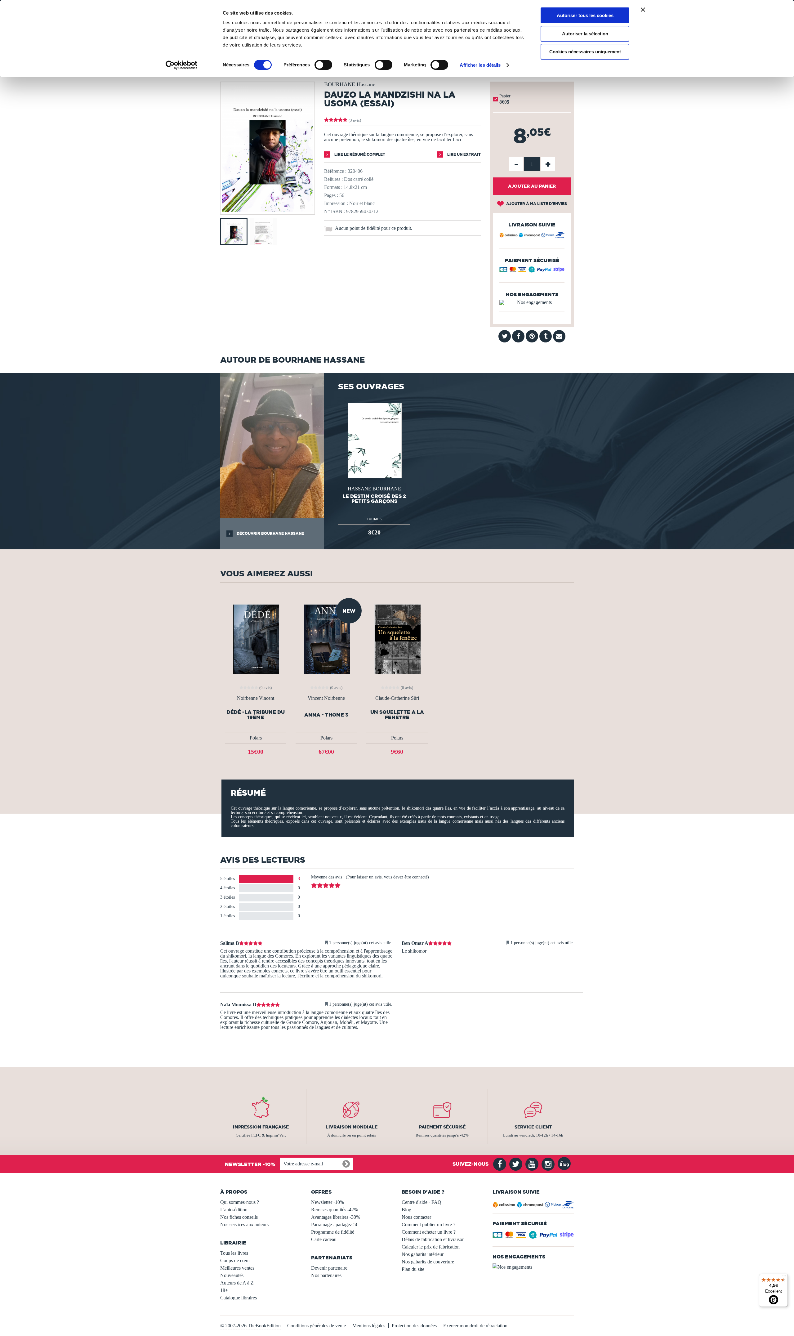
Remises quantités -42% (334, 1209)
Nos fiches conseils (239, 1217)
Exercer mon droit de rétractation (475, 1325)
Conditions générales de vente (316, 1325)
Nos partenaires (326, 1275)
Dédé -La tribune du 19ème (256, 714)
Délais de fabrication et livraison (433, 1239)
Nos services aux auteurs (244, 1224)
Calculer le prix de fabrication (431, 1246)
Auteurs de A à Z (237, 1282)
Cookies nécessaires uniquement (585, 51)
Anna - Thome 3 (326, 714)
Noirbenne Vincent (255, 698)
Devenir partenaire (329, 1268)
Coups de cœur (235, 1260)
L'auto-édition (234, 1209)
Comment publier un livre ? (428, 1224)
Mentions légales (368, 1325)
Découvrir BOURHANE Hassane (270, 533)
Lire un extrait (463, 154)
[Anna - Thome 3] (326, 638)
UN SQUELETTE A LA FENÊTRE (397, 714)
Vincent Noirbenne (326, 698)
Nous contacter (416, 1217)
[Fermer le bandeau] (643, 9)
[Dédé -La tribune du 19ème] (256, 638)
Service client (533, 1126)
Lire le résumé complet (359, 154)
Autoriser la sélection (585, 33)
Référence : (335, 171)
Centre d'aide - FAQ (421, 1202)
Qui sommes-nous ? (239, 1202)
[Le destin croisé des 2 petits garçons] (374, 440)
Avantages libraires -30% (335, 1217)
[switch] (323, 65)
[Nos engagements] (531, 302)
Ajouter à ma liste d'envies (536, 204)
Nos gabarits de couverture (428, 1261)
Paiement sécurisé (442, 1126)
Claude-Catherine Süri (397, 698)
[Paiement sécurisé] (531, 271)
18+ (224, 1290)
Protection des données (414, 1325)
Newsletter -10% (327, 1202)
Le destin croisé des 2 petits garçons (374, 498)
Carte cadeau (324, 1239)
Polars (256, 737)
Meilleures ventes (237, 1268)
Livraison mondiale (351, 1126)
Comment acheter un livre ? (429, 1232)
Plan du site (413, 1269)
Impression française (261, 1126)
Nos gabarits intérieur (423, 1254)
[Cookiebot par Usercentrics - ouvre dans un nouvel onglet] (181, 65)
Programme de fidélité (332, 1232)
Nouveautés (231, 1275)
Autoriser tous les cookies (585, 15)
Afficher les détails (480, 65)
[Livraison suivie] (531, 236)
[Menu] (784, 1277)
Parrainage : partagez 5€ (334, 1224)
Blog (406, 1209)
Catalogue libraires (238, 1297)
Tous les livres (234, 1253)
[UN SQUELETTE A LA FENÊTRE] (397, 638)
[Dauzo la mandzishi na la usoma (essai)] (267, 210)
